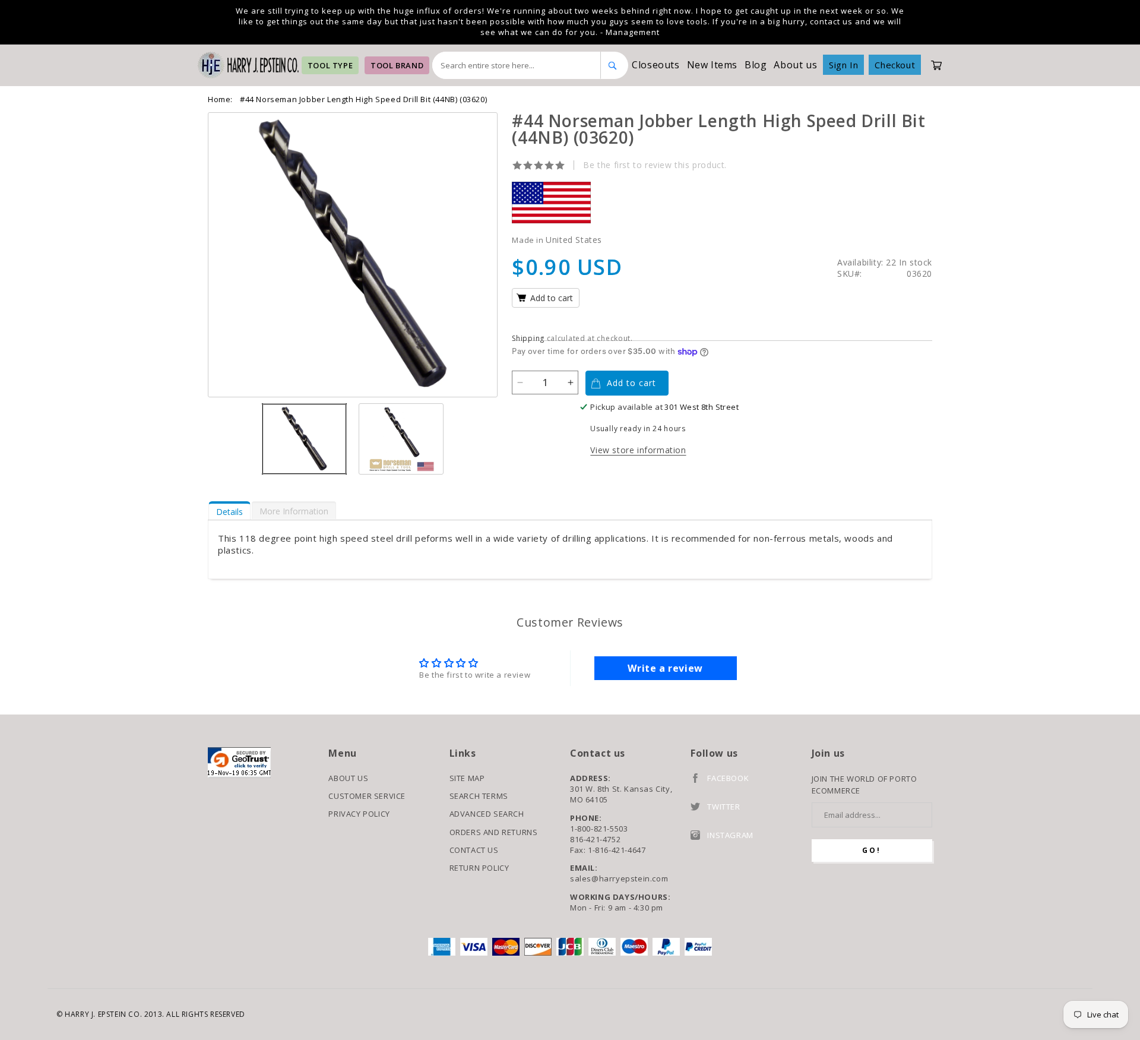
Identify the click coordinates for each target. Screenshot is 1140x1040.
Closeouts (655, 64)
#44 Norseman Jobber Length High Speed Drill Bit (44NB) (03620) (363, 99)
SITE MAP (467, 778)
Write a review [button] (665, 668)
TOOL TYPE (330, 65)
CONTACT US (474, 850)
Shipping (528, 338)
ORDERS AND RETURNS (493, 832)
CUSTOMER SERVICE (367, 796)
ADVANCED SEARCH (486, 813)
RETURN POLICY (479, 867)
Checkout (895, 65)
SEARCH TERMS (478, 796)
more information (293, 511)
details (229, 511)
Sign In (843, 65)
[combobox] (516, 65)
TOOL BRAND (396, 65)
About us (795, 64)
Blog (756, 64)
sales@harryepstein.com (619, 878)
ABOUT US (348, 778)
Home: (220, 99)
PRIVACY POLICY (359, 813)
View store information (638, 450)
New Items (712, 64)
